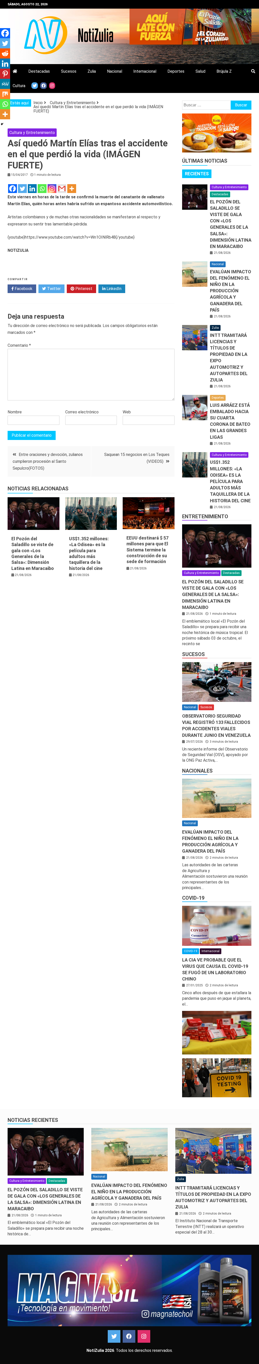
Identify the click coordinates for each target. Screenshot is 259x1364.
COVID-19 (193, 898)
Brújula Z (224, 71)
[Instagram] (52, 188)
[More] (71, 188)
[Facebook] (12, 188)
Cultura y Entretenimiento (32, 132)
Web (127, 412)
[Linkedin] (32, 188)
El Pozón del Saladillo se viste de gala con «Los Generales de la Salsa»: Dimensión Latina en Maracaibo (213, 594)
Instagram (144, 1336)
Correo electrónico (82, 412)
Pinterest (83, 288)
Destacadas (39, 71)
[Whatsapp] (42, 188)
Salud (200, 71)
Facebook (23, 288)
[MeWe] (5, 84)
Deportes (175, 71)
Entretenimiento (205, 516)
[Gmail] (61, 188)
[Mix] (5, 94)
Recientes (197, 173)
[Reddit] (5, 53)
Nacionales (197, 771)
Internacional (144, 71)
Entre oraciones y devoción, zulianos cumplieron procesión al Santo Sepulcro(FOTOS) (48, 461)
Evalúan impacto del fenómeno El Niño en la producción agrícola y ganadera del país (230, 291)
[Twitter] (22, 188)
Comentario (19, 345)
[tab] (196, 173)
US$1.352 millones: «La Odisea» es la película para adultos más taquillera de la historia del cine (230, 481)
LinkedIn (113, 288)
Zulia (92, 71)
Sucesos (68, 71)
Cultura (19, 85)
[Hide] (2, 124)
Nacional (114, 71)
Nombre (15, 412)
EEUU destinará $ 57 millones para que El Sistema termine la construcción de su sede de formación (147, 549)
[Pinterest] (5, 74)
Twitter (53, 288)
